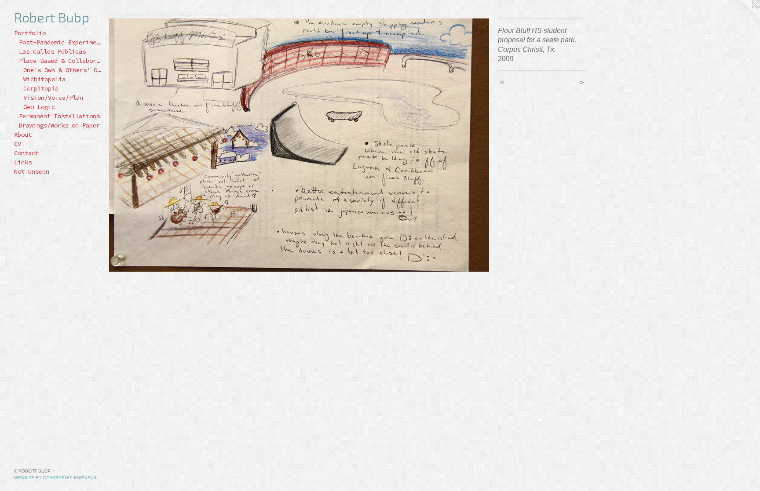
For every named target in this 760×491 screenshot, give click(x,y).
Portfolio (30, 33)
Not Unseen (31, 171)
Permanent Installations (59, 116)
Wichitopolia (44, 79)
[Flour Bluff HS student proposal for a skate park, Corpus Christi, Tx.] (299, 145)
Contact (26, 153)
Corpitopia (40, 88)
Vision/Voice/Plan (53, 98)
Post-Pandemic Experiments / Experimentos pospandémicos (60, 42)
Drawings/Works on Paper (59, 125)
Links (23, 162)
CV (17, 144)
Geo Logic (39, 107)
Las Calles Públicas (52, 51)
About (23, 134)
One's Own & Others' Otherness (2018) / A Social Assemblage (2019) (62, 70)
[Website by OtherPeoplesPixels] (742, 17)
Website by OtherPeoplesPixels (55, 477)
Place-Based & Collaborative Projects (60, 61)
